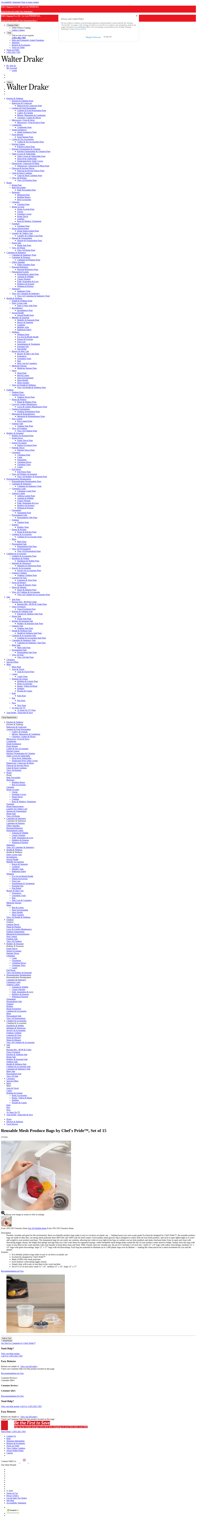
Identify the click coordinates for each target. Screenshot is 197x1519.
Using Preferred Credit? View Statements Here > (19, 21)
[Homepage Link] (22, 61)
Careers (9, 1453)
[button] (107, 37)
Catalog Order (13, 25)
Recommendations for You (12, 1271)
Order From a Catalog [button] (21, 28)
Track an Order (18, 47)
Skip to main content (30, 2)
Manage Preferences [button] (93, 37)
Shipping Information (15, 1441)
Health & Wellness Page (22, 301)
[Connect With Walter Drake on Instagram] (24, 1462)
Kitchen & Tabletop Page (22, 101)
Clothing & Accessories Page (24, 556)
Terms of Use (12, 1493)
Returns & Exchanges (21, 45)
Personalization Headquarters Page (26, 481)
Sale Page (16, 599)
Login (14, 70)
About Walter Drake (15, 1450)
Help (9, 33)
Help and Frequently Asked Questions (28, 40)
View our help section (10, 1353)
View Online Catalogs (15, 1448)
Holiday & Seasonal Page (23, 435)
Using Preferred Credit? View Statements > (17, 11)
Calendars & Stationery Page (24, 255)
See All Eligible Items (37, 1228)
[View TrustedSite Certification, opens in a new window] (13, 1513)
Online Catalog (18, 30)
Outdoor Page (18, 392)
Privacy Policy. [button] (80, 29)
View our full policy (28, 1366)
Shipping (15, 42)
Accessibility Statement (11, 2)
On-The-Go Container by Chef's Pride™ (18, 1343)
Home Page (17, 185)
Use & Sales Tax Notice (16, 1498)
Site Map (10, 1500)
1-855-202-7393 (19, 38)
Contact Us (11, 1436)
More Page (16, 667)
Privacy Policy (12, 1496)
